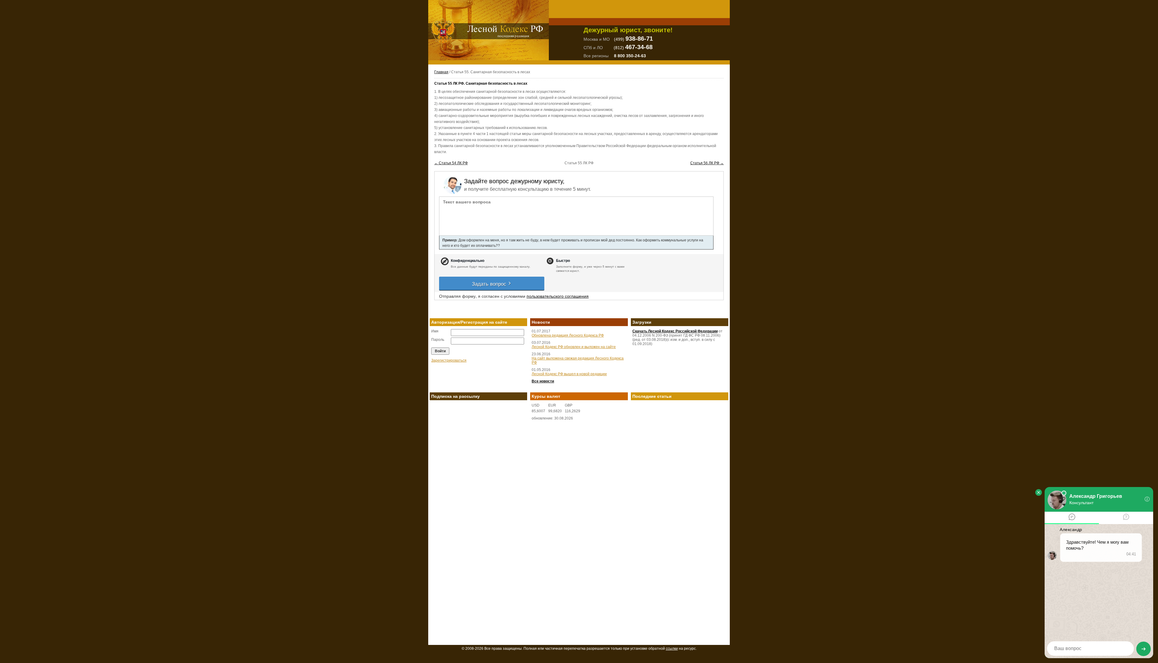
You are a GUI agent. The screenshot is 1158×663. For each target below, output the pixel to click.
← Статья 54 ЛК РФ (451, 163)
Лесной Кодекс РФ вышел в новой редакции (569, 374)
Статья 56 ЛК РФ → (707, 163)
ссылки (672, 648)
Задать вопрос (490, 283)
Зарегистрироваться (449, 360)
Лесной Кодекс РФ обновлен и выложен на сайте (574, 347)
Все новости (543, 381)
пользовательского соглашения (558, 296)
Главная (441, 72)
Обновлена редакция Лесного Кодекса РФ (568, 335)
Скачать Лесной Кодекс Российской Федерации (675, 331)
